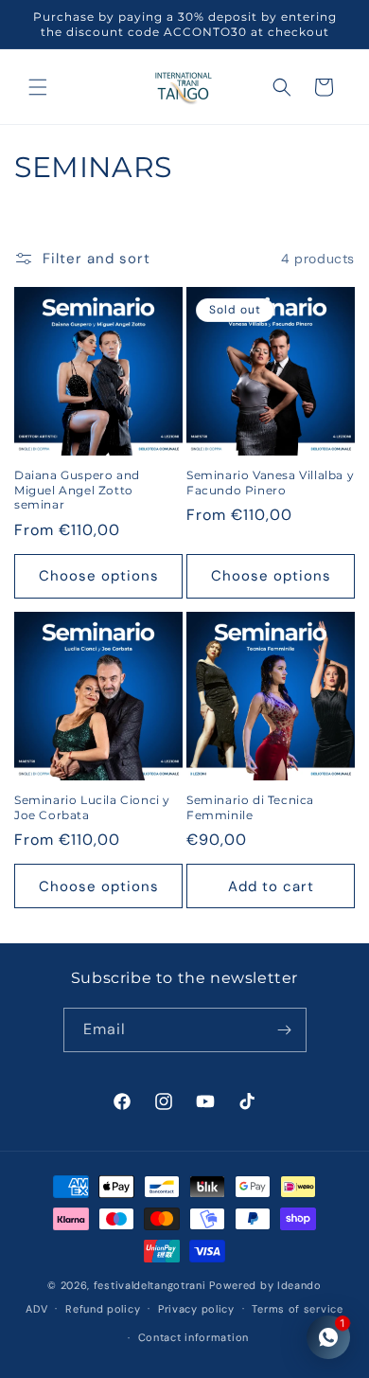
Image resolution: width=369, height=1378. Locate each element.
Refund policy (102, 1308)
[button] (38, 87)
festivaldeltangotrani (150, 1285)
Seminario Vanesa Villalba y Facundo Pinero (270, 482)
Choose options (99, 575)
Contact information (193, 1337)
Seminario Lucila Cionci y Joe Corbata (92, 807)
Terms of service (297, 1308)
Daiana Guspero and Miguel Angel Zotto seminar (77, 489)
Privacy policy (196, 1308)
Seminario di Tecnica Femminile (250, 807)
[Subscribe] (285, 1030)
